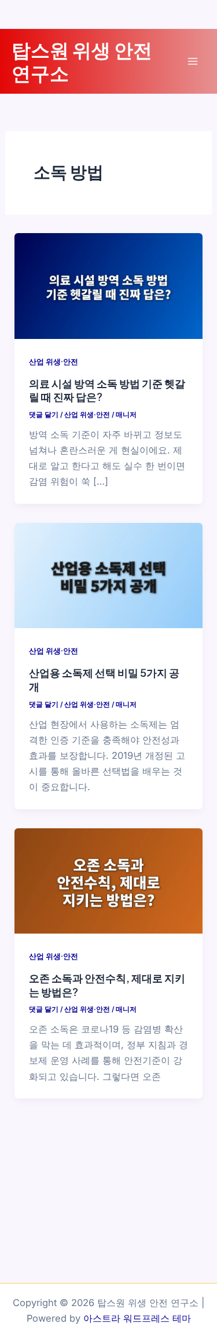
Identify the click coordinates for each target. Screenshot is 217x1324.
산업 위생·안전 (53, 361)
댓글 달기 (43, 415)
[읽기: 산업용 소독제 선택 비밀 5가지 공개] (108, 575)
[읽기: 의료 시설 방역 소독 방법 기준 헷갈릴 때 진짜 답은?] (108, 285)
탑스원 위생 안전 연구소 (82, 61)
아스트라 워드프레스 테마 (137, 1318)
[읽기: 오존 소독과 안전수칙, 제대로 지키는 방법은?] (108, 880)
